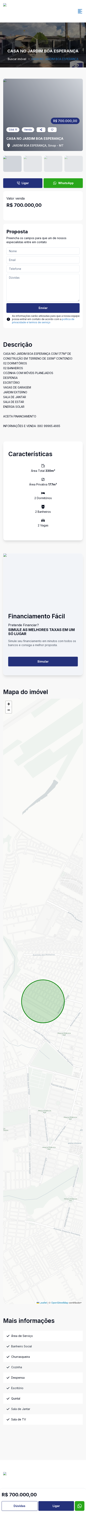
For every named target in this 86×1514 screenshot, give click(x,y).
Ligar (25, 183)
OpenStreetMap (59, 1302)
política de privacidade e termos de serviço (43, 321)
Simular (43, 661)
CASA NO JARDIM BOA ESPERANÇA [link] (54, 59)
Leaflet (43, 1302)
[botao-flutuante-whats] (79, 1506)
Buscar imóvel (17, 59)
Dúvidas (19, 1506)
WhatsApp (66, 183)
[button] (9, 704)
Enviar (43, 308)
